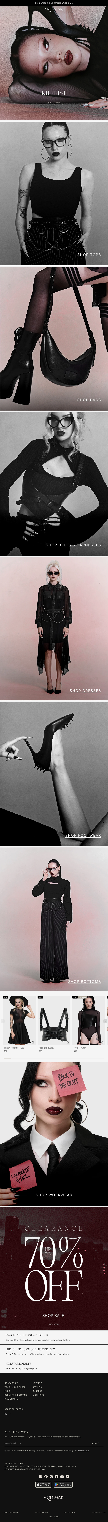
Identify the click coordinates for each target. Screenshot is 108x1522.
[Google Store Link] (63, 1485)
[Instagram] (40, 1476)
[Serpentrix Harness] (54, 1020)
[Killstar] (54, 1498)
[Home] (54, 9)
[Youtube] (62, 1476)
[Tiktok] (46, 1476)
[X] (67, 1476)
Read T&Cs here (83, 1451)
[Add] (32, 1042)
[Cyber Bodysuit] (88, 1020)
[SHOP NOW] (54, 60)
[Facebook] (56, 1476)
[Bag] (104, 9)
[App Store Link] (43, 1485)
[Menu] (4, 9)
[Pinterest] (51, 1476)
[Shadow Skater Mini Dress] (19, 1020)
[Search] (100, 9)
